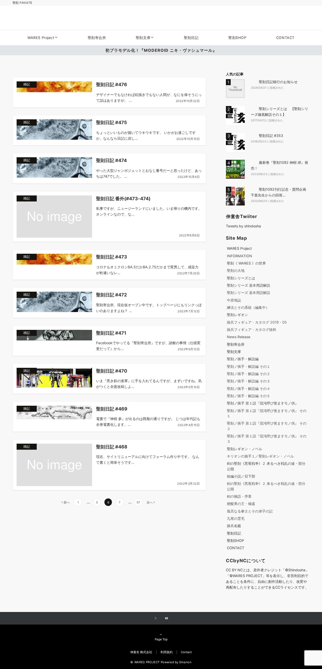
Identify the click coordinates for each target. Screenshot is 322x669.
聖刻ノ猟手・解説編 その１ (248, 366)
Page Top (161, 639)
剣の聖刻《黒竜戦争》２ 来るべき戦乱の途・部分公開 (266, 466)
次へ (150, 502)
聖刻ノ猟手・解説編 (243, 359)
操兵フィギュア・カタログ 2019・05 (257, 322)
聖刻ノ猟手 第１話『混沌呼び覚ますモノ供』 (262, 403)
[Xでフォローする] (155, 618)
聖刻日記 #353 (271, 135)
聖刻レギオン (237, 315)
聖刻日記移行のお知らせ (278, 82)
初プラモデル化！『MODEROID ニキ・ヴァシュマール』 (161, 50)
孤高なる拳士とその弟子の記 (250, 511)
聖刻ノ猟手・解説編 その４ (248, 388)
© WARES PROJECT (145, 662)
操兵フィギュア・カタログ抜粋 (251, 329)
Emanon (185, 662)
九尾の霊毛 (236, 518)
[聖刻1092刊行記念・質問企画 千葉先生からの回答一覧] (236, 196)
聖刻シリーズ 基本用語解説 (248, 285)
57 (138, 502)
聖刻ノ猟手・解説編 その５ (248, 396)
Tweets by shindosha (243, 226)
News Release (238, 337)
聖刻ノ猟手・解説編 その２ (248, 374)
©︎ (231, 576)
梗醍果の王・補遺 (241, 503)
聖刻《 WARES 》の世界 (246, 263)
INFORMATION (239, 256)
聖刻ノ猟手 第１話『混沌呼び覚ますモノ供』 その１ (266, 413)
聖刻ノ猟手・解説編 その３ (248, 381)
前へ (67, 502)
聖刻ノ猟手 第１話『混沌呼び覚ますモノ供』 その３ (266, 438)
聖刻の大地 (236, 270)
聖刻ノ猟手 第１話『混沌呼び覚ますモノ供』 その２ (266, 426)
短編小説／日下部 (241, 476)
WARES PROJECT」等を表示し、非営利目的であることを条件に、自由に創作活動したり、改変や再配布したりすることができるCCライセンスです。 (267, 581)
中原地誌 (234, 300)
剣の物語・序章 (239, 496)
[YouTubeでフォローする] (166, 618)
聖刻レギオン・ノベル (244, 449)
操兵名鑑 (234, 526)
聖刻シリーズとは (241, 278)
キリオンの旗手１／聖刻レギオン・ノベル (260, 456)
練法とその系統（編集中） (248, 307)
